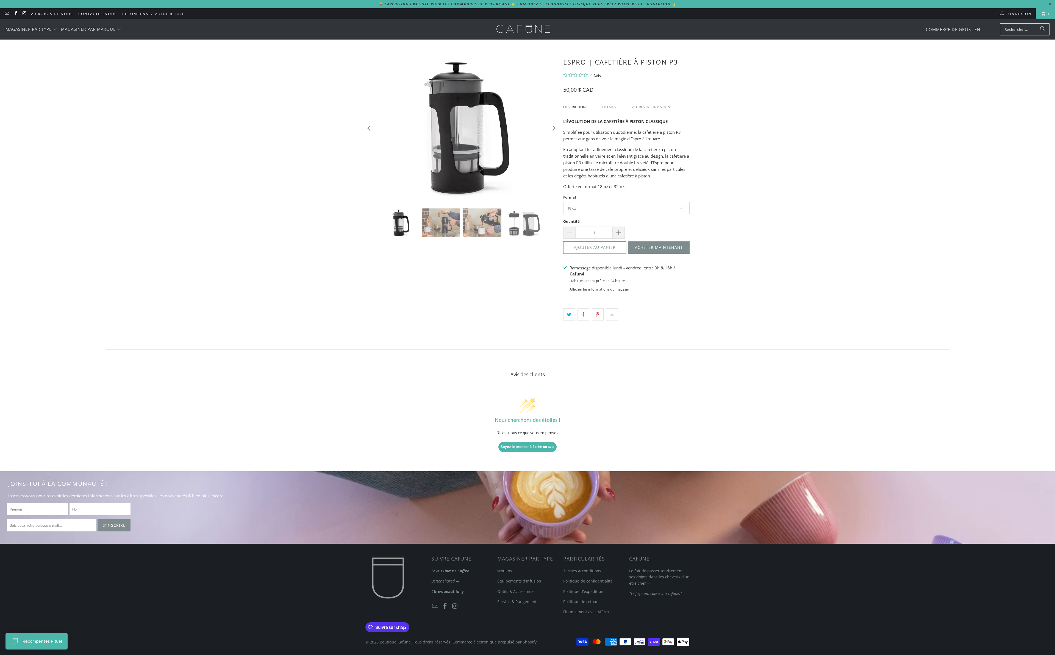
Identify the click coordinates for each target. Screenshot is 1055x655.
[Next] (553, 128)
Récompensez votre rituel (153, 13)
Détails (609, 106)
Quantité (571, 221)
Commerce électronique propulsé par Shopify (494, 642)
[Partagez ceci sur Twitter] (569, 314)
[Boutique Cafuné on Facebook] (15, 13)
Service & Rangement (517, 601)
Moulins (504, 570)
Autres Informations (652, 106)
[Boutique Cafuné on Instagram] (24, 13)
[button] (31, 30)
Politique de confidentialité (588, 581)
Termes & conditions (582, 570)
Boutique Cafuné (395, 642)
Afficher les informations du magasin (599, 289)
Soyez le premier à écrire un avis (527, 446)
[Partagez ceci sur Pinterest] (598, 314)
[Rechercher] (1043, 29)
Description (574, 106)
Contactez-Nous (97, 13)
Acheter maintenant (659, 247)
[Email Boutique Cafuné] (6, 13)
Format (569, 197)
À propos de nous (52, 13)
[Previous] (369, 128)
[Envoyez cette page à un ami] (612, 314)
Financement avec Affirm (586, 611)
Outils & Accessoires (516, 591)
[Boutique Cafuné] (523, 29)
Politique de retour (580, 601)
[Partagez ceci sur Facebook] (583, 314)
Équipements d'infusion (519, 581)
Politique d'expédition (583, 591)
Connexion (1019, 13)
